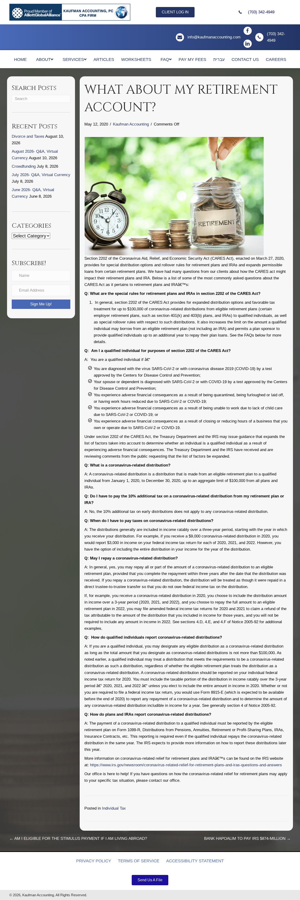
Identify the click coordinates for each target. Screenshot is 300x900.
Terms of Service (138, 861)
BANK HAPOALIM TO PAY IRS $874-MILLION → (247, 838)
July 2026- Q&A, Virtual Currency (41, 175)
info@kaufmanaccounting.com (214, 37)
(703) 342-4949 (261, 12)
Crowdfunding (24, 166)
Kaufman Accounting (131, 124)
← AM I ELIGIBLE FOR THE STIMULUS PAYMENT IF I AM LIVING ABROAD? (78, 838)
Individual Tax (114, 808)
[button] (41, 304)
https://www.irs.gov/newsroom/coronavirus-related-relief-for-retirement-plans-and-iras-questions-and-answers (186, 765)
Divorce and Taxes (28, 136)
